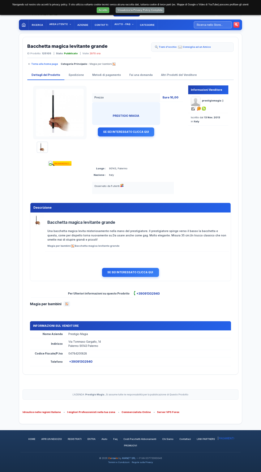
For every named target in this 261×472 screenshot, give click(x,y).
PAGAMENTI (226, 438)
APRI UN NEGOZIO (51, 439)
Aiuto (104, 439)
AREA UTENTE (58, 24)
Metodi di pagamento (106, 74)
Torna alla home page (44, 63)
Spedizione (76, 74)
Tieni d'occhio (168, 46)
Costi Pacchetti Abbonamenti (139, 439)
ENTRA (92, 439)
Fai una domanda (141, 74)
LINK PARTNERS (206, 439)
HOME (31, 439)
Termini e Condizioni (119, 462)
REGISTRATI (75, 439)
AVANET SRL (129, 458)
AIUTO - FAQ (122, 24)
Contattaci (185, 439)
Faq (115, 439)
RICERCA (37, 24)
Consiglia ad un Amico (197, 46)
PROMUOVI (130, 445)
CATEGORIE (147, 24)
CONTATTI (101, 24)
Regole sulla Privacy (142, 462)
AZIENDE (82, 24)
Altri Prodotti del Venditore (179, 74)
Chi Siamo (167, 439)
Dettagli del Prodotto (46, 74)
